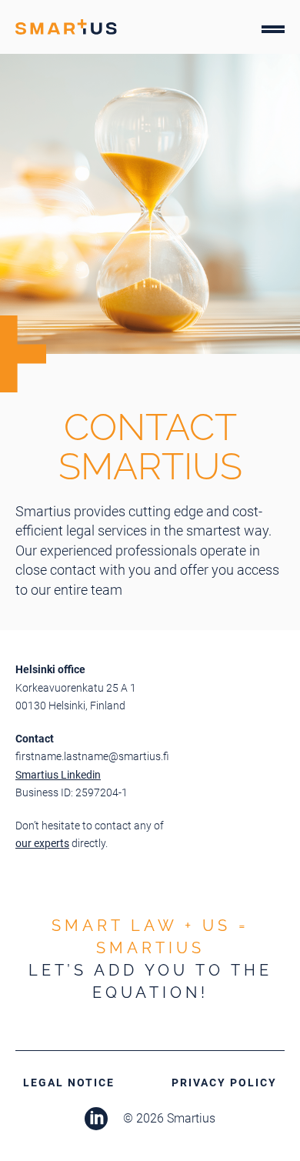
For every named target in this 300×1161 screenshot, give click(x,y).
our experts (42, 843)
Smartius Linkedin (58, 775)
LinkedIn (96, 1118)
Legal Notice (69, 1082)
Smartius (66, 27)
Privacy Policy (224, 1082)
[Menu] (273, 32)
